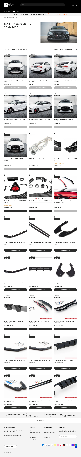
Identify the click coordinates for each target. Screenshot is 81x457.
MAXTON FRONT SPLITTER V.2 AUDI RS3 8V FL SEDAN (14, 243)
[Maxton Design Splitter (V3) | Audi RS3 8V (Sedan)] (15, 145)
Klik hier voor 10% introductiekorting (57, 14)
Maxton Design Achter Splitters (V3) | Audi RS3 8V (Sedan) (40, 81)
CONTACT (13, 11)
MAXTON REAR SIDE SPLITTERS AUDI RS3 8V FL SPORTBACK (64, 282)
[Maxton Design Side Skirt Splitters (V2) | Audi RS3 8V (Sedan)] (40, 106)
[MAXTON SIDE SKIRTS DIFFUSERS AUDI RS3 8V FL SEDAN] (40, 229)
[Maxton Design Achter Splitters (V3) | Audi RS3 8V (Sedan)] (40, 66)
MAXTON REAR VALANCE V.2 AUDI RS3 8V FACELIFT (63, 400)
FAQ (18, 11)
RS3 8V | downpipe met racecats (36, 158)
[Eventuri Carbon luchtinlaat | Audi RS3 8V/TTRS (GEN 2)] (15, 187)
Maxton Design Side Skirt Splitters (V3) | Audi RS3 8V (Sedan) (14, 120)
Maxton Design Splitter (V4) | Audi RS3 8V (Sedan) (63, 120)
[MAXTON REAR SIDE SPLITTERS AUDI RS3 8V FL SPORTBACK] (65, 268)
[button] (76, 4)
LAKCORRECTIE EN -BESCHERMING (49, 9)
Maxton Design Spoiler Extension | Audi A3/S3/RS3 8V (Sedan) (63, 201)
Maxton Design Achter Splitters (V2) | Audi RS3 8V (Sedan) (65, 81)
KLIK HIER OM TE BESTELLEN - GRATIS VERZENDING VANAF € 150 (63, 0)
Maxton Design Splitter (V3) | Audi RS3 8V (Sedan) (13, 159)
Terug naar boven (40, 420)
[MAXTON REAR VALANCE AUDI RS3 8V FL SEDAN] (40, 268)
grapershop (9, 452)
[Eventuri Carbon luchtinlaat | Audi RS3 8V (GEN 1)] (40, 187)
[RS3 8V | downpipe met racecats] (40, 145)
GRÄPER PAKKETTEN (8, 9)
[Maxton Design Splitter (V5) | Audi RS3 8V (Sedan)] (15, 66)
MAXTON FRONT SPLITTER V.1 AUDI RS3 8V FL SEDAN (14, 282)
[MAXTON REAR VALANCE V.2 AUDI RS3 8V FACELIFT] (65, 386)
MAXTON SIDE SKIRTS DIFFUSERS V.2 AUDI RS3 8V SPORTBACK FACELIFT (40, 400)
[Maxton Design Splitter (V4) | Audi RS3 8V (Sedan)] (65, 106)
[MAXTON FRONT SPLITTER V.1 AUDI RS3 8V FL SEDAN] (15, 268)
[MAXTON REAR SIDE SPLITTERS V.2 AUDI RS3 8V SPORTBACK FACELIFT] (15, 386)
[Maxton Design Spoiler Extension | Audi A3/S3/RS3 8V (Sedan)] (65, 187)
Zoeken (31, 430)
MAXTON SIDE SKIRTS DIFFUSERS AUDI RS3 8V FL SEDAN (40, 243)
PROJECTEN (7, 11)
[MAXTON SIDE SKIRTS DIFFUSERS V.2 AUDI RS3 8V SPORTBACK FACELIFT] (40, 386)
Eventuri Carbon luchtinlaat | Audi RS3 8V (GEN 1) (40, 200)
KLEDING (72, 9)
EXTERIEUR (26, 9)
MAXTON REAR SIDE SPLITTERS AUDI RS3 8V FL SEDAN (64, 243)
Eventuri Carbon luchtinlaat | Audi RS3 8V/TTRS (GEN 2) (15, 201)
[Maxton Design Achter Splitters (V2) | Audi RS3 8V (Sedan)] (65, 66)
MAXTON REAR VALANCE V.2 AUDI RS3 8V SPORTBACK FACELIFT (63, 361)
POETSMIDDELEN (64, 9)
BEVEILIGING (35, 9)
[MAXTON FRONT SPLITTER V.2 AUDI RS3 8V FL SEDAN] (15, 229)
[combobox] (42, 4)
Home (5, 17)
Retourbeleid (33, 437)
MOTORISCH (18, 9)
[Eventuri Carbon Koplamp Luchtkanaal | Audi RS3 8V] (65, 145)
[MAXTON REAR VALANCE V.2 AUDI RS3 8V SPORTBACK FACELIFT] (65, 347)
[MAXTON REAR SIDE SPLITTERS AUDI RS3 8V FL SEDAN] (65, 229)
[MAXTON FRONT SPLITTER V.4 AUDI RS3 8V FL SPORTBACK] (40, 347)
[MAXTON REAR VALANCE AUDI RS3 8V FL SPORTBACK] (15, 308)
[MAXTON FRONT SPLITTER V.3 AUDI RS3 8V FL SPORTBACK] (15, 347)
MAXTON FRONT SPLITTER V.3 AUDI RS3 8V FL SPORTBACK (14, 361)
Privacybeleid (33, 435)
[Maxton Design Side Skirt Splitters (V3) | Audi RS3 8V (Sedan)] (15, 106)
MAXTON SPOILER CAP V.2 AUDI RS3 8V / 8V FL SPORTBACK (40, 322)
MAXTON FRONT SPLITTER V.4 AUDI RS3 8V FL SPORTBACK (39, 361)
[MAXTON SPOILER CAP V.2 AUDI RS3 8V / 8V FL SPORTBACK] (40, 308)
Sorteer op (14, 49)
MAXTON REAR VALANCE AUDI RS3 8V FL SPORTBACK (13, 322)
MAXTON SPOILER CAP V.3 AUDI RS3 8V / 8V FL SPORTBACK (65, 322)
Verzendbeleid (33, 440)
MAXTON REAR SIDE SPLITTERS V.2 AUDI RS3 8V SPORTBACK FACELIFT (15, 400)
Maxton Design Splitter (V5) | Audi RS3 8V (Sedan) (13, 81)
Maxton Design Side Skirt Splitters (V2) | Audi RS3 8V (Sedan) (39, 120)
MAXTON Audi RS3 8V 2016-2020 (12, 17)
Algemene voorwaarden (35, 432)
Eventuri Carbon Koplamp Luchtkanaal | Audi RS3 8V (65, 159)
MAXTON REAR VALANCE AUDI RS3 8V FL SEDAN (40, 282)
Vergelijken (56, 49)
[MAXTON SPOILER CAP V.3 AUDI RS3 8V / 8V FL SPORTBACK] (65, 308)
